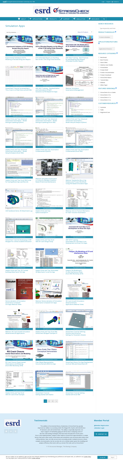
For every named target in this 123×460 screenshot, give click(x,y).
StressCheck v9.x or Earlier (108, 92)
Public (102, 110)
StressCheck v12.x (105, 100)
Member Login (99, 428)
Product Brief (104, 70)
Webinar (102, 82)
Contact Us (116, 1)
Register (109, 1)
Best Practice (104, 60)
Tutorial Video (104, 80)
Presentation (104, 67)
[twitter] (15, 431)
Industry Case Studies (106, 65)
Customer (103, 107)
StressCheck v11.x (105, 97)
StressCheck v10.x (105, 95)
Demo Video (103, 62)
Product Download (105, 75)
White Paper (104, 85)
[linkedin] (6, 431)
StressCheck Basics (105, 77)
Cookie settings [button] (36, 458)
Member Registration (102, 425)
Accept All (102, 457)
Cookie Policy (87, 456)
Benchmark (103, 57)
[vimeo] (11, 431)
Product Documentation (107, 72)
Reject (112, 457)
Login (103, 1)
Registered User (105, 112)
